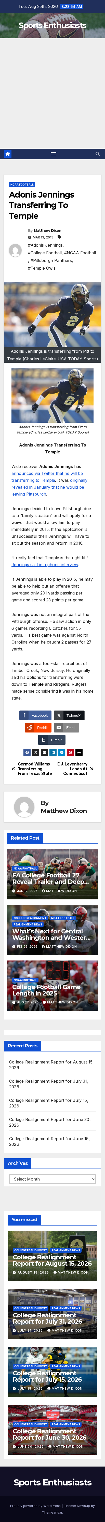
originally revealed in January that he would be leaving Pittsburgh (49, 487)
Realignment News (28, 924)
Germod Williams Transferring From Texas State (35, 769)
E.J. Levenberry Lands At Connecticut (72, 769)
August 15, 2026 (34, 1272)
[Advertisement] (52, 93)
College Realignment (30, 918)
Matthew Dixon (47, 230)
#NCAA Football (80, 252)
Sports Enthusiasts (52, 25)
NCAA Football (22, 184)
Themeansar (52, 1512)
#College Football (45, 252)
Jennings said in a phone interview (44, 564)
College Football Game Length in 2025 (46, 990)
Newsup (83, 1506)
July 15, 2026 (31, 1388)
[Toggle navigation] (53, 154)
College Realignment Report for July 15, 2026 (47, 1376)
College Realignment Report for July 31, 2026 (47, 1318)
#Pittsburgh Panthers (51, 260)
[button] (98, 153)
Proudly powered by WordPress (36, 1506)
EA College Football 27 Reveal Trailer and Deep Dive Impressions (48, 882)
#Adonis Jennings (45, 245)
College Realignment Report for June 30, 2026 (49, 1434)
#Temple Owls (42, 268)
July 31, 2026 (31, 1330)
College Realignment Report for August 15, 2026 (52, 1260)
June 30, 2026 (31, 1446)
